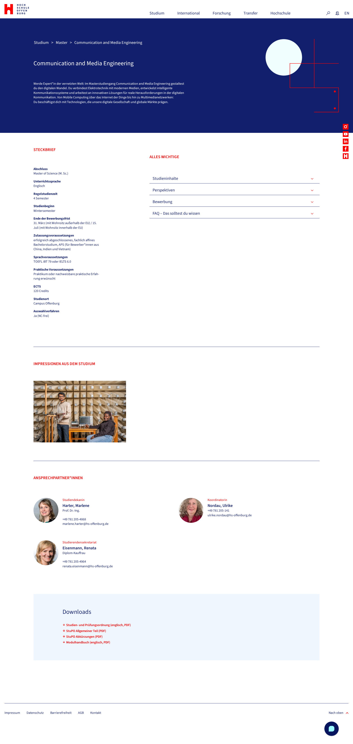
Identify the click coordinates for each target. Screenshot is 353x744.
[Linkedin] (346, 141)
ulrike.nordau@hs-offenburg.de (230, 515)
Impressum (12, 713)
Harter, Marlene (76, 506)
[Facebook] (346, 149)
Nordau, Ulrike (220, 506)
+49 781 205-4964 (74, 561)
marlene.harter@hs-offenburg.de (85, 524)
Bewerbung (162, 202)
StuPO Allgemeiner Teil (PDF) (86, 631)
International (188, 14)
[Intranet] (337, 13)
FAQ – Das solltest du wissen (176, 213)
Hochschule (280, 14)
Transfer (251, 14)
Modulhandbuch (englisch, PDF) (88, 642)
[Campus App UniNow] (346, 156)
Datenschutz (35, 713)
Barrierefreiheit (60, 713)
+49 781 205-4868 (74, 519)
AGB (81, 713)
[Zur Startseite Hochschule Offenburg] (31, 9)
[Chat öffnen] (331, 729)
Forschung (222, 14)
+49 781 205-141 (218, 510)
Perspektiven (164, 190)
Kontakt (95, 713)
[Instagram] (346, 127)
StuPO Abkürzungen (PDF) (84, 636)
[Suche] (328, 13)
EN (346, 13)
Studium (157, 14)
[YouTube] (346, 134)
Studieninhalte (165, 178)
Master (61, 43)
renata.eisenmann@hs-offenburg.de (88, 566)
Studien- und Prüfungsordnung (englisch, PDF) (98, 625)
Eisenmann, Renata (79, 548)
